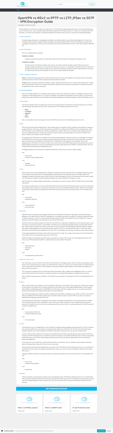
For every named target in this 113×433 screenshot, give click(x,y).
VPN (18, 9)
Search (92, 4)
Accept (109, 431)
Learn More (101, 431)
